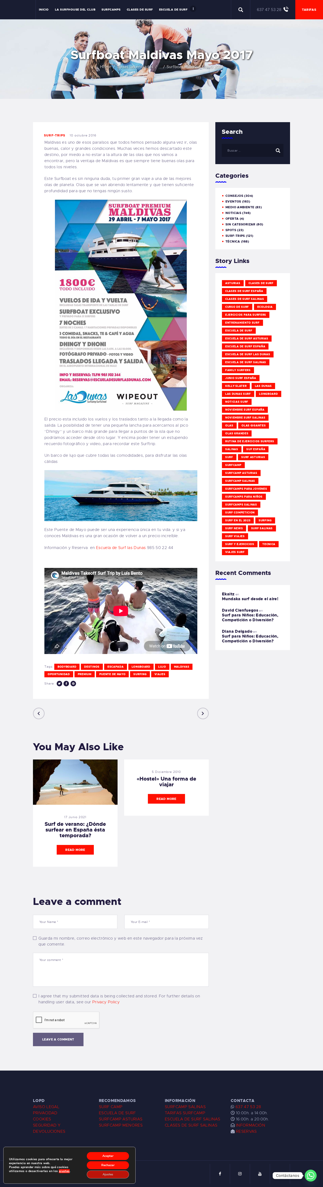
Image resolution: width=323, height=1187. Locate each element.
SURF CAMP (110, 1106)
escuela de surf (238, 330)
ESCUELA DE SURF (117, 1113)
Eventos (233, 201)
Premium (84, 674)
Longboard (141, 667)
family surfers (238, 370)
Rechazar (107, 1165)
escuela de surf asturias (246, 338)
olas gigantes (253, 425)
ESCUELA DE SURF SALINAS (192, 1119)
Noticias (233, 213)
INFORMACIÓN (250, 1125)
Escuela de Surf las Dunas (121, 547)
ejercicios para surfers (245, 315)
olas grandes (236, 433)
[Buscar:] (252, 150)
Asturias (232, 283)
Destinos (92, 667)
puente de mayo (112, 674)
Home (106, 66)
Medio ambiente (239, 207)
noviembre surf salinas (245, 417)
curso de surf (237, 307)
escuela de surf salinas (245, 362)
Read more (75, 850)
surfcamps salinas (241, 504)
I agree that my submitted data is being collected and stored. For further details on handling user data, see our (119, 999)
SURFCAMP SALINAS (185, 1106)
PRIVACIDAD (45, 1113)
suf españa (255, 449)
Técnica (232, 241)
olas (229, 425)
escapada (115, 667)
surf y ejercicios (239, 544)
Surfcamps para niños (244, 496)
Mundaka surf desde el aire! (250, 598)
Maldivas (181, 667)
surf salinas (262, 528)
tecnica (268, 544)
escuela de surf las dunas (247, 354)
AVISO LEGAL (46, 1106)
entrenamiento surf (242, 322)
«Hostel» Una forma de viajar (166, 781)
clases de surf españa (244, 291)
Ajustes (108, 1174)
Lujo (162, 667)
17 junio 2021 (75, 817)
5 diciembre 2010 (166, 772)
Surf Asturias (253, 457)
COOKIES (42, 1119)
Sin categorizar (240, 224)
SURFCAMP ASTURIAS (120, 1119)
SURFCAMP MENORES (121, 1125)
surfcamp (233, 465)
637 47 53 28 (247, 1106)
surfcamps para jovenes (246, 489)
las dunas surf (238, 394)
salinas (231, 449)
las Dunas (263, 386)
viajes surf (235, 552)
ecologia (265, 307)
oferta (232, 219)
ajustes (64, 1171)
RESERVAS (246, 1131)
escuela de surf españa (245, 346)
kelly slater (236, 386)
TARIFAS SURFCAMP (185, 1113)
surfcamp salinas (240, 481)
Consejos (234, 196)
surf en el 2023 (237, 520)
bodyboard (67, 667)
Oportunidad (59, 674)
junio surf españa (240, 378)
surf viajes (235, 536)
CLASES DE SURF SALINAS (191, 1125)
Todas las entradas (135, 66)
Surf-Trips (54, 135)
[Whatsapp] (311, 1176)
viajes (159, 674)
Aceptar (107, 1156)
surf (229, 457)
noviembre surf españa (245, 409)
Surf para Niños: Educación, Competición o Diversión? (250, 617)
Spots (230, 230)
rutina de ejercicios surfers (249, 441)
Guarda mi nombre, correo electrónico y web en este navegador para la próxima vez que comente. (120, 941)
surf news (234, 528)
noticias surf (236, 402)
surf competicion (240, 512)
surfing (140, 674)
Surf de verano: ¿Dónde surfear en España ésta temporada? (75, 829)
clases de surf (261, 283)
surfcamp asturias (241, 473)
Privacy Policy (106, 1002)
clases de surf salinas (244, 299)
